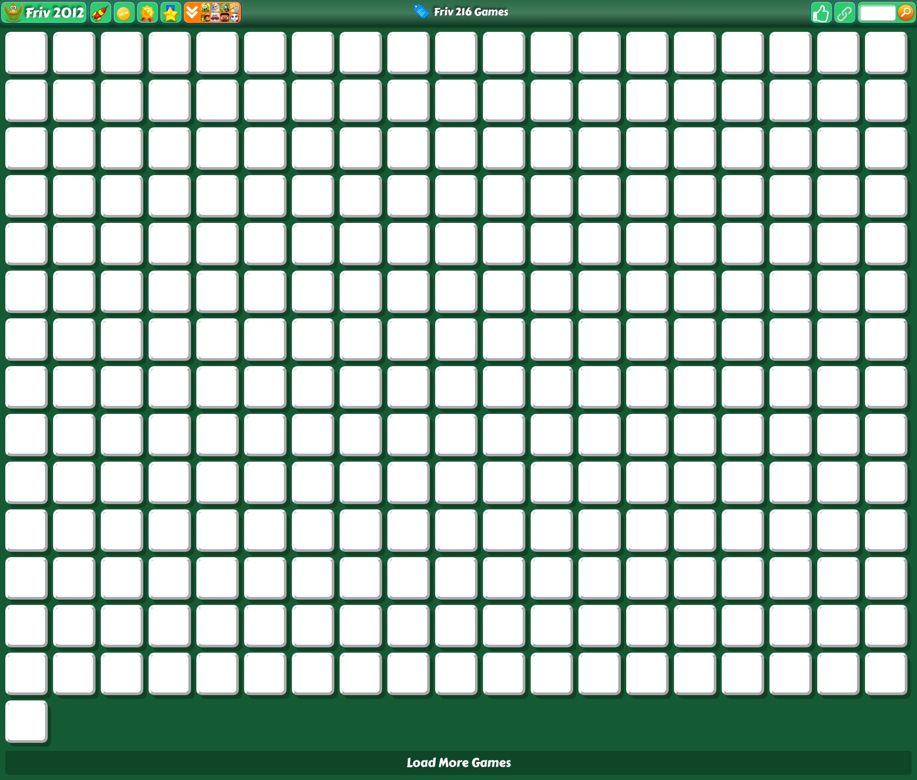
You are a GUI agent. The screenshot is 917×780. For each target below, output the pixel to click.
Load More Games (458, 762)
